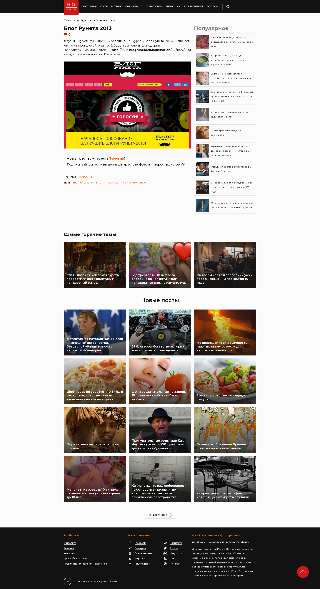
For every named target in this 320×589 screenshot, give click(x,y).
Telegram (116, 158)
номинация (138, 182)
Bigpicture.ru (83, 182)
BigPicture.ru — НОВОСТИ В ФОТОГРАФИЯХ (220, 542)
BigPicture (87, 20)
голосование (116, 182)
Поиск (238, 6)
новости (105, 20)
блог (99, 182)
